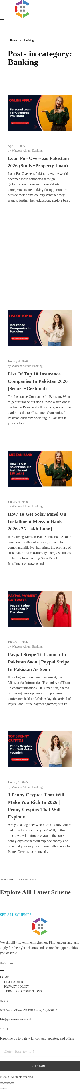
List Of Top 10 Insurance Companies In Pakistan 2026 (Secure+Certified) (38, 381)
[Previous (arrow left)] (2, 1088)
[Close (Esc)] (2, 1083)
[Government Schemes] (22, 9)
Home (13, 40)
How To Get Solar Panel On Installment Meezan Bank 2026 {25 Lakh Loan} (37, 521)
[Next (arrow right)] (5, 1088)
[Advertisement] (40, 258)
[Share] (5, 1083)
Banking (37, 150)
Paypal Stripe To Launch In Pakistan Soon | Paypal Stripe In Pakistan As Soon (38, 662)
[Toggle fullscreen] (9, 1083)
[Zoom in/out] (12, 1083)
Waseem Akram (22, 150)
